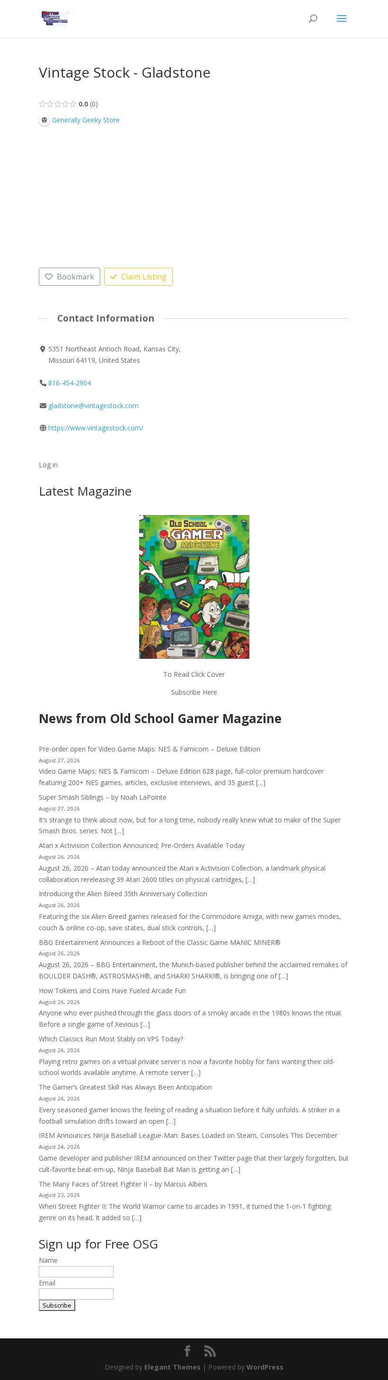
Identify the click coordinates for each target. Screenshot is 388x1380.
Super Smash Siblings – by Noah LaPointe (103, 797)
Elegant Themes (172, 1367)
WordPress (265, 1367)
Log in (48, 464)
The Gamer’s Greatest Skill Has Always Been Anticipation (125, 1087)
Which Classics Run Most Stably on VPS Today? (111, 1038)
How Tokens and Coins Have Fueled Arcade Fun (112, 990)
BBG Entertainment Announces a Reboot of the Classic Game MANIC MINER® (160, 942)
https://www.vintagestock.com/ (95, 427)
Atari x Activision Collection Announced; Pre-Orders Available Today (142, 845)
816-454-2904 (69, 382)
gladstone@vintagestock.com (93, 405)
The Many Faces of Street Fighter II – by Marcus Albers (123, 1183)
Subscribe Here (194, 692)
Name (48, 1260)
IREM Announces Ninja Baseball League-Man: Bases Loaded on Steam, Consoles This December (188, 1135)
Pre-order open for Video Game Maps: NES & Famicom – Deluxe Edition (149, 748)
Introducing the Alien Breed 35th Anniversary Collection (123, 893)
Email (47, 1282)
